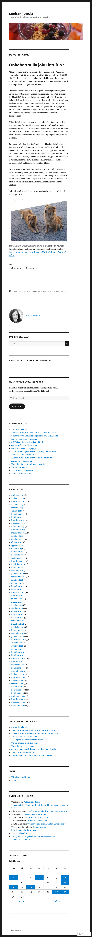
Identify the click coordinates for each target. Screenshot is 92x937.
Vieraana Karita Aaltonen (22, 455)
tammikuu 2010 (18, 671)
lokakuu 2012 (17, 580)
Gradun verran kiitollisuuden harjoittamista (47, 811)
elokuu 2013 (16, 548)
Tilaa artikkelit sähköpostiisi (26, 382)
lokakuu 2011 (17, 605)
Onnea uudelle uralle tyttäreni (24, 445)
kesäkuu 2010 (17, 655)
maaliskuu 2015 (18, 523)
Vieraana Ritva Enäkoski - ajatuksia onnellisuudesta (34, 733)
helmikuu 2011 (17, 630)
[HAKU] (67, 343)
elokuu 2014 (16, 542)
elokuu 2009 (16, 687)
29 (65, 892)
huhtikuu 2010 (17, 661)
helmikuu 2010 (17, 668)
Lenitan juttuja (21, 14)
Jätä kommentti (61, 291)
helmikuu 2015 (17, 526)
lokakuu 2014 (17, 536)
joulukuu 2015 (17, 498)
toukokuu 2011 (17, 621)
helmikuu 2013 (17, 567)
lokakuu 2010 (17, 643)
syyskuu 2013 (17, 545)
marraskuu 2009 (18, 677)
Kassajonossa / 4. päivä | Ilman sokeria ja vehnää (33, 836)
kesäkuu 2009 (17, 693)
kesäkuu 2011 (17, 617)
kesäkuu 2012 (17, 589)
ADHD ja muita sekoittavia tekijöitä (27, 442)
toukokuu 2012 (18, 592)
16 (13, 887)
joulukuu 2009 (17, 674)
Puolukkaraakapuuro (20, 839)
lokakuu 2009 (17, 680)
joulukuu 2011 (17, 599)
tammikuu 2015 (18, 530)
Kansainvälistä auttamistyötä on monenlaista (31, 458)
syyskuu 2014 (17, 539)
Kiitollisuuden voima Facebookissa (30, 360)
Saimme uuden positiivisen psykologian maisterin (33, 451)
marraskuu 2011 (18, 602)
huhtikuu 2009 (18, 699)
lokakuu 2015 (17, 504)
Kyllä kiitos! (17, 406)
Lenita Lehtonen (19, 291)
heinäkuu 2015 (17, 514)
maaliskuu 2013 (18, 564)
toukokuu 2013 (17, 558)
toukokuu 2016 (18, 495)
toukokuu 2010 (18, 658)
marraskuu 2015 (18, 501)
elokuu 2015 (16, 511)
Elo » (57, 901)
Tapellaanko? (22, 833)
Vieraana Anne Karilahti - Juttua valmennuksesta (33, 730)
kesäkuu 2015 (17, 517)
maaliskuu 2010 (18, 665)
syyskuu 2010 (17, 646)
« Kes (21, 901)
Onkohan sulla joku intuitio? (36, 65)
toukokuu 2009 (18, 696)
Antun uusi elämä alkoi (21, 461)
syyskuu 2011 (17, 608)
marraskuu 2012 (18, 577)
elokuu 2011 (16, 611)
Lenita (14, 780)
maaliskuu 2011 (18, 627)
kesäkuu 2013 (17, 555)
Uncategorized (48, 291)
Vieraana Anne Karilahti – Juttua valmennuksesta (33, 433)
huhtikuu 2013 (17, 561)
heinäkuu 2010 (17, 652)
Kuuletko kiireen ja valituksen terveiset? (29, 464)
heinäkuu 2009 (18, 690)
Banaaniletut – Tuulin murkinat (25, 805)
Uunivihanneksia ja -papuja (23, 448)
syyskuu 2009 (17, 683)
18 (31, 887)
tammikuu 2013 (18, 570)
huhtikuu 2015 (17, 520)
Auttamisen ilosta (19, 429)
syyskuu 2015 (17, 508)
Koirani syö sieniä (19, 467)
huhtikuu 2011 (17, 624)
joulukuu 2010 (17, 636)
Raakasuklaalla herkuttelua (23, 470)
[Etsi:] (37, 344)
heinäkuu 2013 (17, 552)
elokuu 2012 (16, 583)
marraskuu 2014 (18, 533)
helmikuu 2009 (18, 705)
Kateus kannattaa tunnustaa (24, 439)
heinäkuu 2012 (17, 586)
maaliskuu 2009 (18, 702)
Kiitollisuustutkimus (20, 777)
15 (65, 882)
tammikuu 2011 (18, 633)
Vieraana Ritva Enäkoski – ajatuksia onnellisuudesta (34, 436)
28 (56, 892)
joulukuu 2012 (17, 574)
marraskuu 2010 (18, 639)
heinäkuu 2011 (17, 614)
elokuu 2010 (16, 649)
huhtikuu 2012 (17, 595)
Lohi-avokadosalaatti (21, 473)
